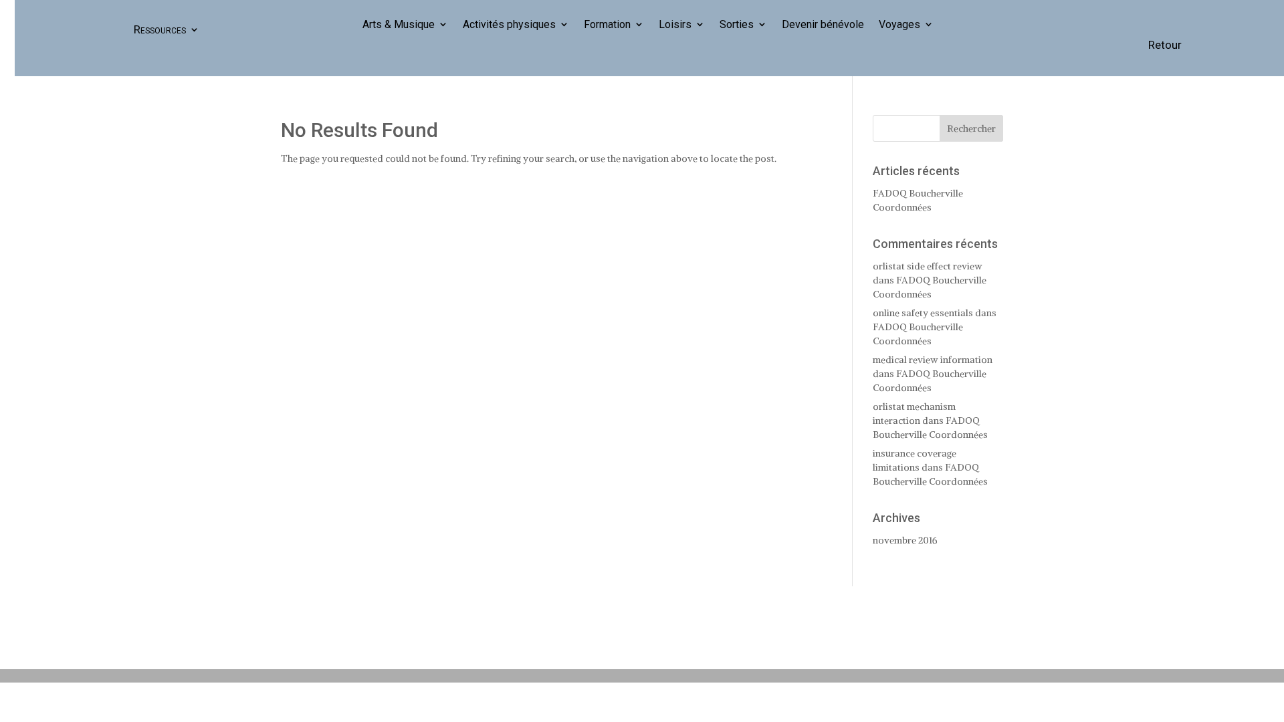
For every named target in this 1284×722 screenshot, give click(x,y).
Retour (1165, 44)
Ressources (160, 29)
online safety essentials (923, 313)
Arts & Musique (398, 25)
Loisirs (675, 25)
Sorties (737, 25)
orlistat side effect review (927, 266)
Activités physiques (509, 25)
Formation (607, 25)
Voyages (899, 25)
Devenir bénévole (823, 25)
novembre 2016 (905, 540)
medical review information (932, 360)
